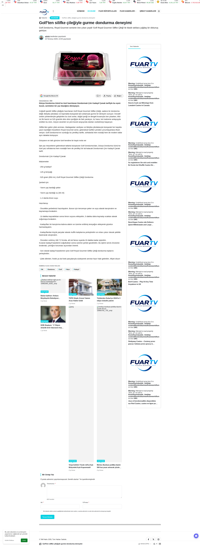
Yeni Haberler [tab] (134, 46)
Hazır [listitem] (68, 269)
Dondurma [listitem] (51, 269)
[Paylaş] (159, 544)
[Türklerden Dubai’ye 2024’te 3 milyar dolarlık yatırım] (109, 291)
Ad (42, 502)
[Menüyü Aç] (53, 11)
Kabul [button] (24, 540)
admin (47, 36)
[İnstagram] (158, 539)
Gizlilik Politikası (9, 540)
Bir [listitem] (42, 269)
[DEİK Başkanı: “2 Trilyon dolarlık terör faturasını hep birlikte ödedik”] (53, 388)
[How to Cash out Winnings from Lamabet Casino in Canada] (143, 79)
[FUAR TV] (44, 11)
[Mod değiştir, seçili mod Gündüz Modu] (159, 11)
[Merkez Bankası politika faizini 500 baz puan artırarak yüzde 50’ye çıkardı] (109, 388)
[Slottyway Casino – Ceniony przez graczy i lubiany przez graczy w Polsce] (143, 318)
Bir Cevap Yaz (48, 475)
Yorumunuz (51, 483)
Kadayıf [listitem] (76, 269)
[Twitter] (153, 539)
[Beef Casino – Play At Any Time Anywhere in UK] (143, 258)
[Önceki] (2, 2)
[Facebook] (148, 539)
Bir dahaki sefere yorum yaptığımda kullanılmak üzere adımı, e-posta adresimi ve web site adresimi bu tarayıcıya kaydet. (77, 511)
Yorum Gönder (47, 517)
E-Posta (86, 502)
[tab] (142, 46)
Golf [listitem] (60, 269)
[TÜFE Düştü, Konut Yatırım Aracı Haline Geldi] (81, 291)
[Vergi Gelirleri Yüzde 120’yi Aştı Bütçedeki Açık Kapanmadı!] (81, 388)
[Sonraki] (2, 5)
